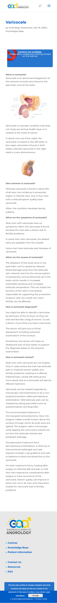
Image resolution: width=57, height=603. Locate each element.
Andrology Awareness (20, 27)
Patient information (20, 552)
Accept (35, 595)
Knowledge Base (15, 31)
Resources (14, 566)
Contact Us (14, 562)
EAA (10, 571)
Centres (12, 542)
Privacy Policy (41, 599)
